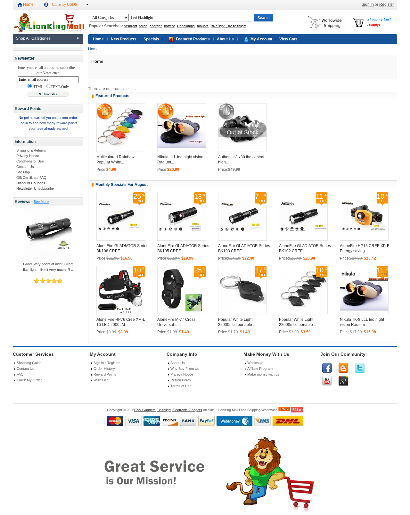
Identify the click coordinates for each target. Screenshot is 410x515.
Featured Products (193, 39)
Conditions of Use (30, 161)
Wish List (101, 380)
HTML (37, 87)
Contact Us (25, 167)
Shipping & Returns (31, 150)
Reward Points (105, 374)
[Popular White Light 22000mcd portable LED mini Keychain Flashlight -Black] (242, 313)
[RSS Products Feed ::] (284, 410)
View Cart (288, 39)
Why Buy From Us (184, 368)
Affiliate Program (260, 368)
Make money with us (263, 374)
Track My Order (29, 380)
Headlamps (186, 26)
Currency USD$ (64, 4)
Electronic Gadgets (187, 410)
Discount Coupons (30, 183)
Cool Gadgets (145, 410)
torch (143, 26)
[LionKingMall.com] (48, 31)
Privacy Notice (27, 156)
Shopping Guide (29, 363)
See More (41, 202)
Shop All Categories (33, 38)
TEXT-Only (60, 87)
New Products (123, 39)
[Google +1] (343, 381)
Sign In (368, 4)
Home (28, 4)
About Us (225, 39)
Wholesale (255, 363)
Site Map (23, 172)
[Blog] (343, 368)
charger (156, 26)
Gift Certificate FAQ (31, 177)
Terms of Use (181, 386)
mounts (203, 26)
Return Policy (180, 380)
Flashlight (164, 410)
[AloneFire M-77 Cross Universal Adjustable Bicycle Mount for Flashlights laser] (182, 313)
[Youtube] (327, 381)
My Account (261, 39)
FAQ (20, 374)
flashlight (130, 26)
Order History (104, 368)
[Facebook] (327, 368)
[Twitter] (360, 368)
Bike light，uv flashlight (228, 26)
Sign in (99, 363)
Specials (151, 39)
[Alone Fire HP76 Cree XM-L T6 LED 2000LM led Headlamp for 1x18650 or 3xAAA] (121, 313)
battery (169, 26)
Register (386, 4)
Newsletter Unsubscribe (35, 188)
